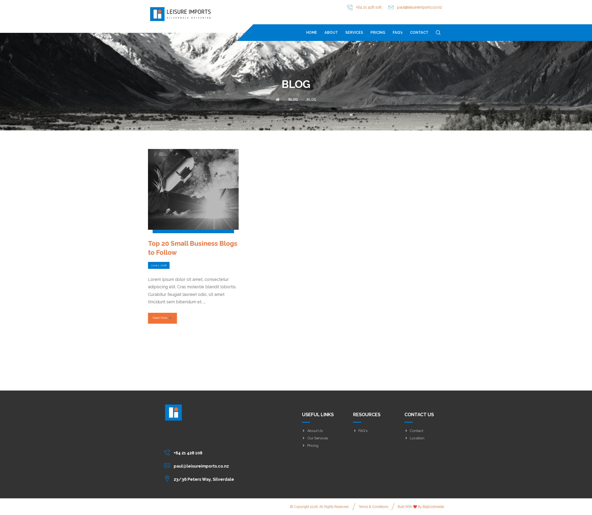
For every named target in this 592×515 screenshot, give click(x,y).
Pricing (312, 446)
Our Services (317, 438)
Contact (416, 431)
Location (417, 438)
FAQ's (362, 431)
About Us (315, 431)
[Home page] (278, 99)
